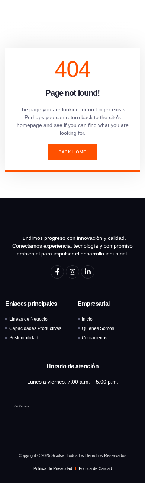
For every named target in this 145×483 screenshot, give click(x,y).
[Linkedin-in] (87, 272)
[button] (130, 11)
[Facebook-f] (57, 272)
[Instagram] (72, 272)
